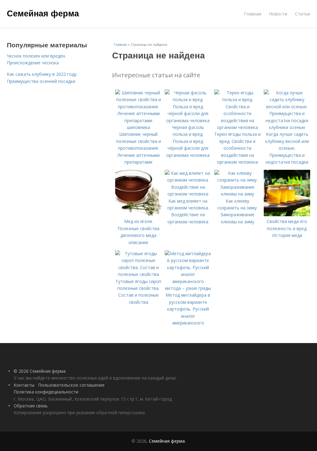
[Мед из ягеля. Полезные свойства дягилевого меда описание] (138, 214)
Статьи (302, 14)
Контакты (24, 385)
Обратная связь (31, 406)
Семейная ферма (43, 13)
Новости (278, 14)
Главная (252, 14)
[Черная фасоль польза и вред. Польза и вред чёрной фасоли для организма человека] (188, 120)
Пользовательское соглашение (71, 385)
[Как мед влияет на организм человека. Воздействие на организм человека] (188, 194)
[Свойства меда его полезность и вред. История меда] (287, 214)
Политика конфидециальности (46, 392)
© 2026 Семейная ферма (40, 371)
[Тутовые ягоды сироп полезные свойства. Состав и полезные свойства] (138, 274)
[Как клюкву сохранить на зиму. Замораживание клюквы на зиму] (237, 194)
